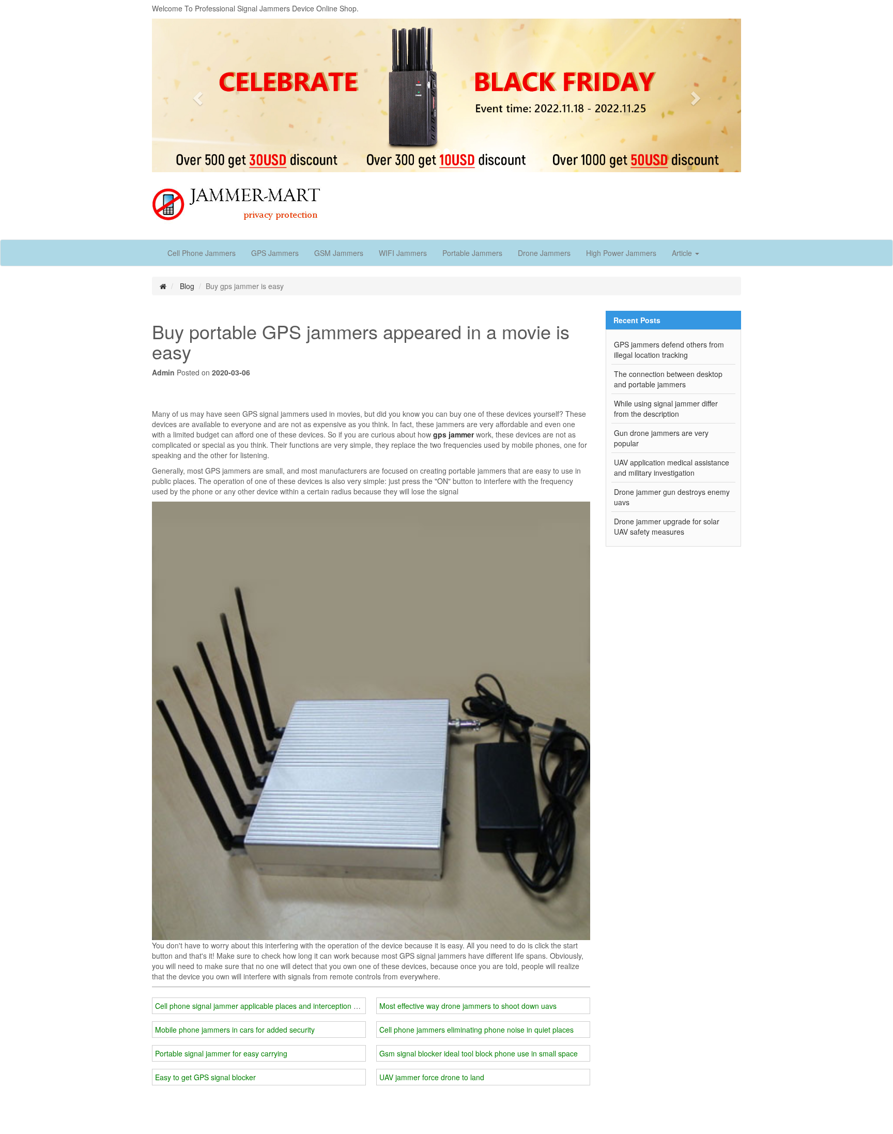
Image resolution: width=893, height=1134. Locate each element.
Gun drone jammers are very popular (661, 438)
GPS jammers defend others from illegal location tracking (669, 349)
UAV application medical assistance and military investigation (671, 467)
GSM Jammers (338, 253)
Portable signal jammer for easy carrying (221, 1053)
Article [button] (683, 253)
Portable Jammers (472, 253)
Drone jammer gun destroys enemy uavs (672, 497)
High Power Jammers (621, 253)
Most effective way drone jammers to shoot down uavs (468, 1006)
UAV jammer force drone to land (431, 1077)
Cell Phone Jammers (201, 253)
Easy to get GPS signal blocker (205, 1077)
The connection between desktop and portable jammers (668, 379)
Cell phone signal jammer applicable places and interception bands (264, 1006)
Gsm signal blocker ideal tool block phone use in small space (478, 1053)
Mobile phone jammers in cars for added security (235, 1029)
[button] (196, 95)
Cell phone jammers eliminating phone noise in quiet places (476, 1029)
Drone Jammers (544, 253)
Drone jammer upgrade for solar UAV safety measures (666, 526)
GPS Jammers (275, 253)
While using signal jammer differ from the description (666, 408)
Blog (187, 286)
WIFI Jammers (403, 253)
